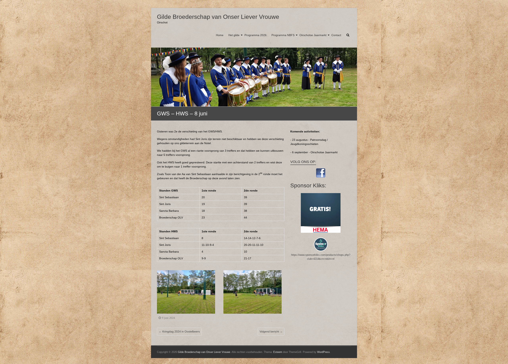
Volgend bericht (271, 331)
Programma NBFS (282, 35)
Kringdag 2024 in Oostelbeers (179, 331)
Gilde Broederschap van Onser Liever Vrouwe (218, 16)
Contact (336, 35)
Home (219, 35)
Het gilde (234, 35)
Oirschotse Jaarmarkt (312, 35)
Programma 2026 (255, 35)
